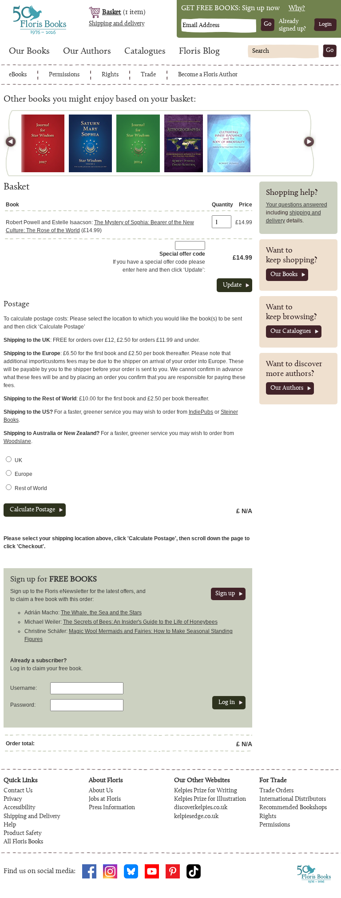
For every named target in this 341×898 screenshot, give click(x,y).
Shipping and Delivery (32, 817)
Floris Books (23, 8)
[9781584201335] (183, 143)
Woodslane (17, 441)
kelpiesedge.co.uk (196, 817)
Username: (23, 688)
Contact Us (18, 791)
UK (18, 460)
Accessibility (19, 808)
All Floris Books (23, 842)
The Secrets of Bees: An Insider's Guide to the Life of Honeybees (140, 622)
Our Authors (87, 51)
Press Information (112, 808)
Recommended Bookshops (293, 808)
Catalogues (145, 51)
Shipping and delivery (116, 24)
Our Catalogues (290, 331)
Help (10, 825)
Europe (23, 474)
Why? (297, 8)
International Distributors (292, 799)
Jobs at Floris (105, 799)
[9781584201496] (138, 143)
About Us (101, 791)
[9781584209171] (90, 143)
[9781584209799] (42, 143)
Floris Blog (199, 51)
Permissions (64, 75)
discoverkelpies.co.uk (200, 808)
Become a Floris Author (208, 75)
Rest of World (31, 488)
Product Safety (22, 834)
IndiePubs (201, 412)
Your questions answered (296, 205)
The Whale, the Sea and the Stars (101, 612)
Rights (110, 75)
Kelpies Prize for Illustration (210, 799)
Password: (23, 705)
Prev (15, 143)
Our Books (29, 51)
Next (305, 143)
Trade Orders (276, 791)
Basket (111, 12)
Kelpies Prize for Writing (205, 791)
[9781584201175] (228, 143)
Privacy (13, 799)
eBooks (18, 75)
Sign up (225, 594)
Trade (148, 75)
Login (325, 24)
